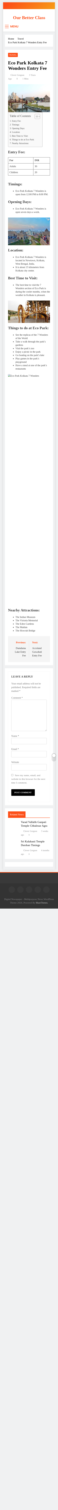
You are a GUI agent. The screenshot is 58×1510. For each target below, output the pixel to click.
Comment (17, 697)
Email (15, 749)
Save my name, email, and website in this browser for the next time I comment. (28, 779)
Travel (13, 55)
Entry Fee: (16, 121)
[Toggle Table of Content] (35, 116)
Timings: (16, 124)
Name (15, 736)
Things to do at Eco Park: (23, 139)
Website (15, 762)
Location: (16, 132)
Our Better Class (29, 17)
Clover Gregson (17, 75)
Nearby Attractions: (20, 143)
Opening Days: (18, 128)
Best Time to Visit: (20, 136)
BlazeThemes (41, 903)
